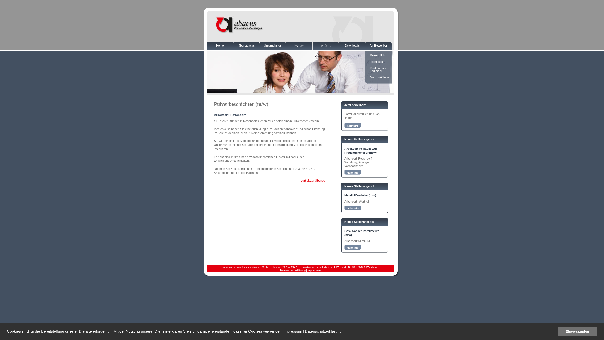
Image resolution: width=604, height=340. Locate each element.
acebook (301, 273)
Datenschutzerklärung (323, 331)
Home (220, 45)
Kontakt (299, 45)
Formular (352, 125)
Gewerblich (377, 55)
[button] (343, 332)
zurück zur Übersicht (314, 180)
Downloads (352, 45)
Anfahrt (325, 45)
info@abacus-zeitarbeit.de (318, 267)
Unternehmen (273, 45)
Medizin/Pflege (379, 77)
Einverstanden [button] (577, 331)
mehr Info (353, 172)
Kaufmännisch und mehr (379, 70)
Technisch (376, 62)
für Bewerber (378, 45)
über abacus (247, 45)
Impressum (293, 331)
